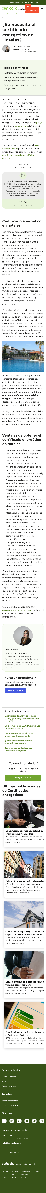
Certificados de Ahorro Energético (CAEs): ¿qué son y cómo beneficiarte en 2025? (22, 718)
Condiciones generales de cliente (25, 1174)
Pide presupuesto (31, 8)
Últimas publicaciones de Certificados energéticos (23, 87)
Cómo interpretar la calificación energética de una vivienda (19, 734)
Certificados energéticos (12, 14)
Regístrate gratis (31, 2)
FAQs (4, 1081)
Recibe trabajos (15, 690)
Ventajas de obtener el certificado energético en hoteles (21, 79)
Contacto (14, 1152)
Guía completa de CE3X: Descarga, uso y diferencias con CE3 (22, 727)
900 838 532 (7, 1135)
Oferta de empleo (10, 1105)
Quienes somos (9, 1077)
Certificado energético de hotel (22, 181)
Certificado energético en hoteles (20, 73)
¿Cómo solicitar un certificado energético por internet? (18, 742)
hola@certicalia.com (11, 1143)
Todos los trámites (10, 1101)
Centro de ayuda (9, 1086)
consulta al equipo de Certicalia (16, 610)
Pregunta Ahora (23, 777)
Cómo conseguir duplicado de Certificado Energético (18, 749)
